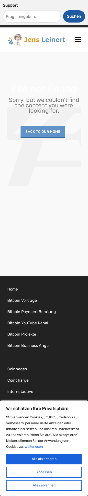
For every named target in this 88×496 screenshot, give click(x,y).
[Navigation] (78, 39)
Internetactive (20, 391)
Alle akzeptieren (44, 459)
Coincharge (18, 380)
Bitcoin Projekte (21, 334)
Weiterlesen (34, 447)
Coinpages (17, 369)
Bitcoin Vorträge (22, 300)
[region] (44, 448)
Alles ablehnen (44, 485)
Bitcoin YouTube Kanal (27, 323)
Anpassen (44, 472)
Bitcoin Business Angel (28, 345)
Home (12, 289)
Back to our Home (42, 131)
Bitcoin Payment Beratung (31, 311)
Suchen (74, 16)
